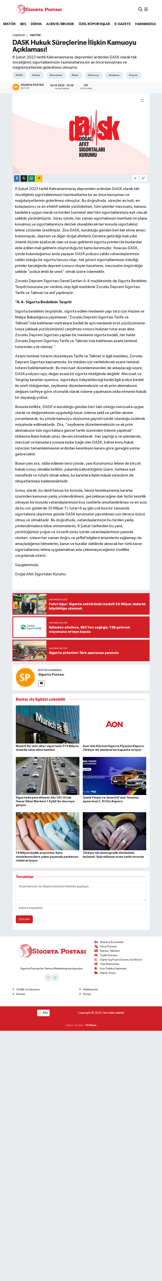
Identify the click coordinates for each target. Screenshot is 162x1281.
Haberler (18, 35)
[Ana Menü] (146, 9)
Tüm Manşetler (109, 964)
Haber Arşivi (108, 972)
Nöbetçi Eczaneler (112, 942)
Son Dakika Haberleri (113, 968)
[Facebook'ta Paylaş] (17, 178)
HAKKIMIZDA (145, 24)
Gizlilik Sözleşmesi (28, 989)
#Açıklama (113, 75)
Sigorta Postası (51, 674)
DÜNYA (36, 24)
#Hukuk (36, 75)
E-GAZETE (123, 24)
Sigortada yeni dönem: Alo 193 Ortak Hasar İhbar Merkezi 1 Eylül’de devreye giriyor (45, 801)
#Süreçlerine (55, 75)
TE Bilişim (90, 1025)
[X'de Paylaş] (24, 178)
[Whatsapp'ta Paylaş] (31, 178)
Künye (87, 994)
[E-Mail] (41, 683)
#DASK (19, 75)
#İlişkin (75, 75)
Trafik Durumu (109, 955)
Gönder (24, 919)
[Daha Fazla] (39, 178)
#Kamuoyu (93, 75)
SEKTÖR (9, 24)
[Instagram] (48, 977)
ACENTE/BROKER (60, 24)
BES (23, 24)
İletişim (20, 994)
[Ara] (140, 9)
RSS (45, 1012)
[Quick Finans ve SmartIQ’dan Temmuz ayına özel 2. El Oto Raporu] (114, 775)
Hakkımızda (90, 989)
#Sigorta (133, 75)
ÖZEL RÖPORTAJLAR (94, 24)
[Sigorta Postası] (38, 9)
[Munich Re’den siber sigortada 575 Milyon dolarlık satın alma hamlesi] (47, 724)
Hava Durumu (108, 946)
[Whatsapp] (55, 977)
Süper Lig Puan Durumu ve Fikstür (121, 959)
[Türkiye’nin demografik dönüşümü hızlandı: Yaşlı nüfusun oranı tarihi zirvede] (114, 831)
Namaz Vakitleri (110, 950)
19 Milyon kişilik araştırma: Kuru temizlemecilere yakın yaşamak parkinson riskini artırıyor (47, 856)
